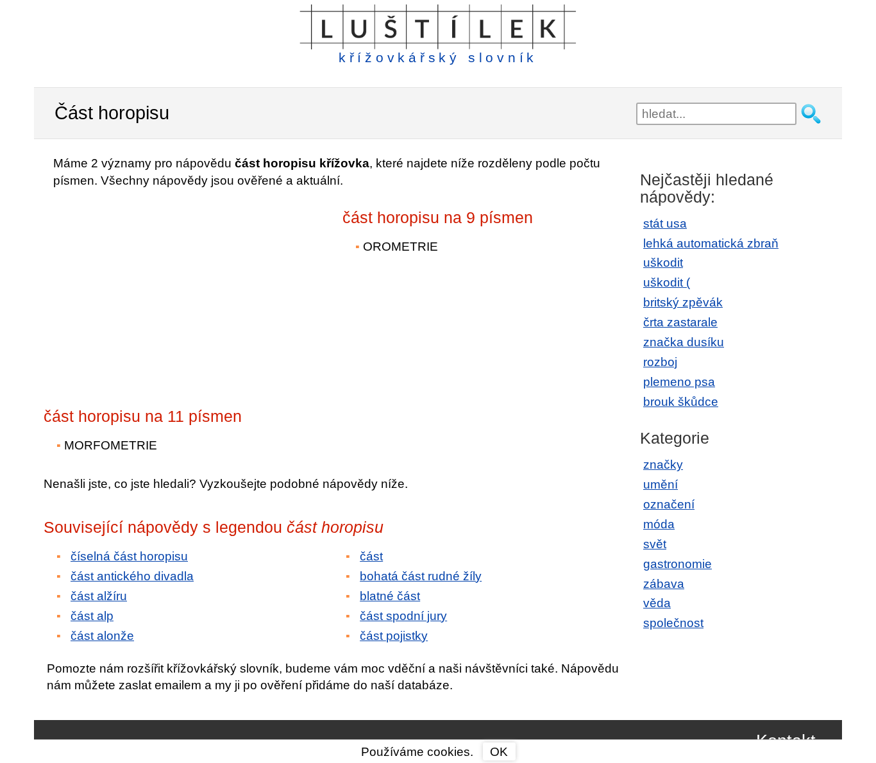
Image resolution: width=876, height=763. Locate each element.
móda (659, 524)
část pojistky (394, 635)
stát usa (665, 223)
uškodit (663, 262)
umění (660, 484)
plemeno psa (679, 382)
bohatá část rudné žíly (421, 576)
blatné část (390, 596)
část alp (92, 616)
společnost (673, 623)
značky (663, 464)
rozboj (660, 362)
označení (669, 504)
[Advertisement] (156, 289)
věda (657, 603)
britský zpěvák (683, 302)
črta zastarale (680, 322)
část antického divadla (132, 576)
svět (654, 544)
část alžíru (99, 596)
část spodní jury (403, 616)
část (371, 556)
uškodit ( (666, 282)
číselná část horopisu (129, 556)
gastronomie (677, 564)
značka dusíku (683, 342)
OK (499, 752)
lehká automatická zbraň (711, 243)
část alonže (102, 635)
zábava (663, 584)
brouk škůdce (680, 401)
